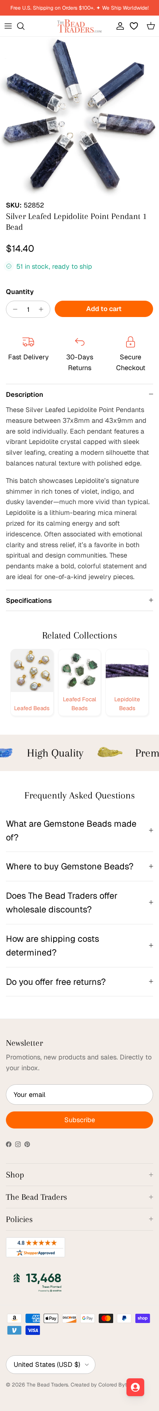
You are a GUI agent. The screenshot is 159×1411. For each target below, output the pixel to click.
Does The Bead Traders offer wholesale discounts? (62, 902)
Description (24, 394)
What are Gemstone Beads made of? (71, 830)
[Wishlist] (134, 26)
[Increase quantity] (43, 309)
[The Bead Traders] (79, 26)
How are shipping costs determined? (52, 945)
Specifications (29, 600)
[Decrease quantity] (13, 309)
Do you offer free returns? (56, 981)
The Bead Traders (47, 1384)
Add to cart (104, 308)
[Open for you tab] (135, 1387)
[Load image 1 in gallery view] (79, 116)
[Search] (24, 26)
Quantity (20, 291)
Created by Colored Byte (100, 1384)
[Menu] (8, 26)
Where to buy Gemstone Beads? (69, 866)
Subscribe (79, 1120)
